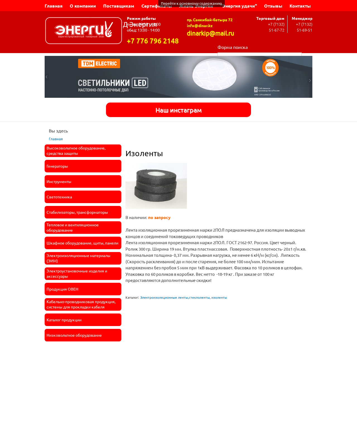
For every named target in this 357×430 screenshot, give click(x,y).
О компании (83, 6)
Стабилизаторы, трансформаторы (77, 212)
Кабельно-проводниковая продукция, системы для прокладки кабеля (81, 304)
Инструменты (59, 181)
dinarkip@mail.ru (210, 33)
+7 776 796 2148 (153, 41)
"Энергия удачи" (238, 6)
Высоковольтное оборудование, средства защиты (76, 150)
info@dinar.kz (200, 25)
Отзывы (273, 6)
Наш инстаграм (178, 110)
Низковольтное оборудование (74, 335)
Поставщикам (118, 6)
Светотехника (59, 196)
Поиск (307, 55)
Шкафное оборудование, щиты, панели (82, 242)
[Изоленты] (156, 211)
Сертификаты (156, 6)
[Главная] (84, 31)
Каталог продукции (64, 319)
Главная (53, 6)
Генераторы (57, 165)
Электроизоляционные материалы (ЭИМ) (78, 258)
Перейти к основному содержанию (191, 3)
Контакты (300, 6)
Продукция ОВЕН (62, 288)
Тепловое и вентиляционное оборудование (73, 227)
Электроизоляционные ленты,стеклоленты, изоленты (183, 297)
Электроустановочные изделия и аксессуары (77, 273)
